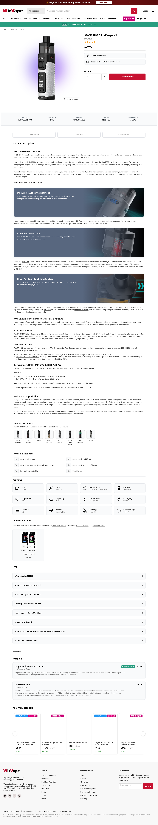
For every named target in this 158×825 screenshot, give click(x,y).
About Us (84, 782)
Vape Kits (15, 18)
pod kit (55, 155)
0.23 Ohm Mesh (99, 525)
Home (5, 30)
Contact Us (85, 785)
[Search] (134, 11)
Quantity (88, 71)
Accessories (113, 18)
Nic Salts (47, 18)
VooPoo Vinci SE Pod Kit (78, 743)
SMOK (22, 30)
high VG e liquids (81, 310)
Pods (44, 792)
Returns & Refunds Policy (47, 811)
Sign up (148, 786)
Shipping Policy (65, 811)
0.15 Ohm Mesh (82, 525)
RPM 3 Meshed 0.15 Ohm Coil (27, 354)
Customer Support (88, 788)
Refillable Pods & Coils (94, 18)
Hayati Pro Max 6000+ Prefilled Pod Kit (104, 744)
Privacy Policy (28, 811)
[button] (90, 42)
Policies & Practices (88, 795)
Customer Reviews (88, 792)
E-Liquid (58, 18)
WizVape (47, 310)
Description (34, 134)
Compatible (123, 134)
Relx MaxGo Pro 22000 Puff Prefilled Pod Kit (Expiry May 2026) (25, 745)
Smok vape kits (78, 174)
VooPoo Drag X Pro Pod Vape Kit (52, 744)
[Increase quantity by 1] (104, 77)
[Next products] (143, 733)
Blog (82, 775)
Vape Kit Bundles (49, 775)
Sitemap (84, 798)
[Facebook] (5, 796)
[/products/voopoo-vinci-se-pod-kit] (79, 727)
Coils (44, 795)
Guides (83, 778)
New (5, 18)
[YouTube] (19, 796)
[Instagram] (9, 796)
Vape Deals (129, 18)
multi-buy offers (10, 790)
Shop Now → (104, 3)
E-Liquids (45, 778)
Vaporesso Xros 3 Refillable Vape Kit (128, 744)
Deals (44, 798)
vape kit (25, 262)
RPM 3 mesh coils (57, 348)
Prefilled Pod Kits (31, 18)
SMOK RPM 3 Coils (59, 525)
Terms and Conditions (11, 811)
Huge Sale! (142, 18)
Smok (52, 162)
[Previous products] (14, 733)
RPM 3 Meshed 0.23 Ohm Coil (27, 357)
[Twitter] (14, 796)
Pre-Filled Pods (73, 18)
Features (79, 134)
